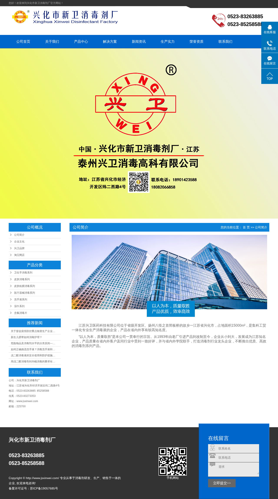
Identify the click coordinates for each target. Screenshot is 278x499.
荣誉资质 (197, 41)
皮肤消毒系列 (22, 279)
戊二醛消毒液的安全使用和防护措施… (33, 355)
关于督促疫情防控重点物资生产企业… (33, 331)
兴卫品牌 (19, 248)
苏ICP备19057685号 (44, 488)
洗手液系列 (20, 299)
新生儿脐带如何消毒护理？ (26, 337)
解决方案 (110, 41)
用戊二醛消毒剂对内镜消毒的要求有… (33, 361)
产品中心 (81, 41)
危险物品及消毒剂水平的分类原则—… (33, 343)
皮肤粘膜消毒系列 (24, 286)
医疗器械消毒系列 (24, 292)
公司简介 (19, 234)
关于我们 (52, 41)
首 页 (246, 227)
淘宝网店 (19, 255)
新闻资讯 (139, 41)
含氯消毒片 (20, 312)
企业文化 (19, 241)
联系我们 (225, 41)
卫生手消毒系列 (23, 272)
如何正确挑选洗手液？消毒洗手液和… (33, 349)
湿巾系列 (19, 306)
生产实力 (168, 41)
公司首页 (23, 41)
